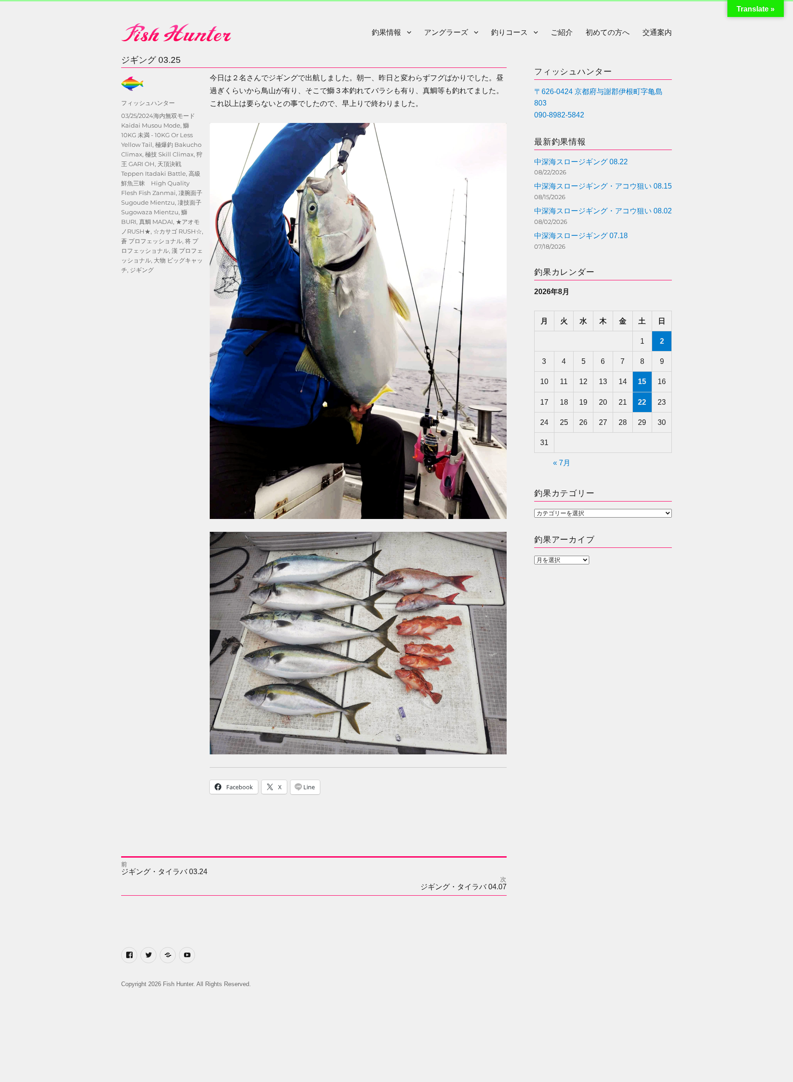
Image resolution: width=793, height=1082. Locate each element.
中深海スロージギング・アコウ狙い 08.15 (603, 186)
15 (642, 381)
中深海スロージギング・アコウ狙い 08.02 (603, 211)
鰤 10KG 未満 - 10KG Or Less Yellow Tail (157, 135)
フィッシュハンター (148, 102)
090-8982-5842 (559, 115)
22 (642, 402)
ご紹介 (562, 32)
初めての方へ (608, 32)
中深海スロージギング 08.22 (581, 162)
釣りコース (509, 32)
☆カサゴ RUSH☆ (177, 231)
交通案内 (657, 32)
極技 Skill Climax (169, 154)
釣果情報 (386, 32)
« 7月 (561, 463)
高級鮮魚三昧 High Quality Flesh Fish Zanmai (161, 183)
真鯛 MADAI (156, 221)
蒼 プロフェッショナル (151, 241)
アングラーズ (446, 32)
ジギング (142, 269)
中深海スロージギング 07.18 (581, 236)
